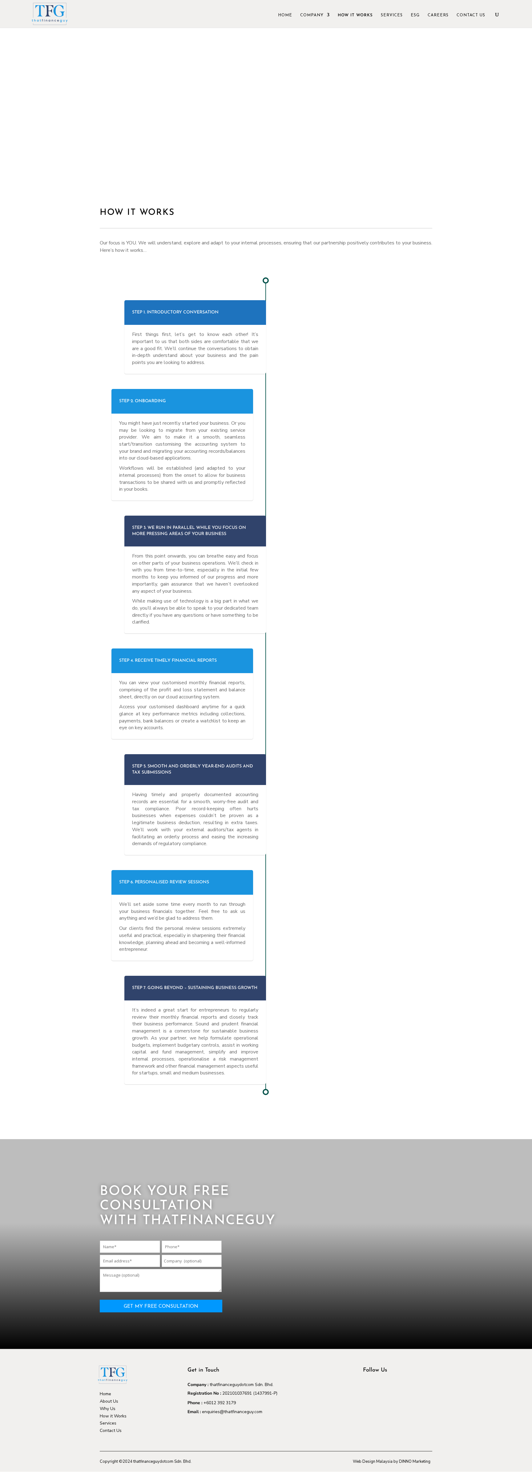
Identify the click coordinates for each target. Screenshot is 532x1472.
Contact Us (471, 15)
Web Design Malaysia (373, 1461)
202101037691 (237, 1393)
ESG (415, 15)
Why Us (107, 1409)
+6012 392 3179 (220, 1403)
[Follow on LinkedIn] (380, 1387)
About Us (109, 1401)
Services (392, 15)
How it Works (113, 1416)
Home (285, 15)
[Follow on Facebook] (368, 1387)
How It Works (355, 15)
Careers (438, 15)
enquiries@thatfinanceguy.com (232, 1412)
